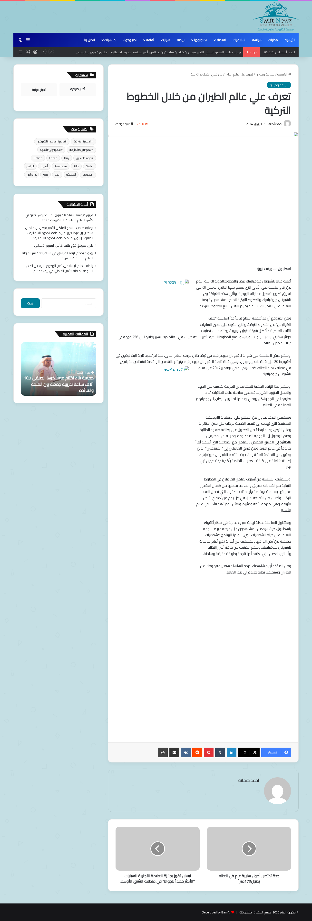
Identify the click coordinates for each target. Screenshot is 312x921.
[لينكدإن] (231, 752)
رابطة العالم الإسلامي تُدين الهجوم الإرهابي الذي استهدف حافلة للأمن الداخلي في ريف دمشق (59, 268)
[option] (58, 369)
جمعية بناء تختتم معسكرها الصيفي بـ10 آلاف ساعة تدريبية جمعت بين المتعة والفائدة (59, 384)
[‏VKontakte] (186, 752)
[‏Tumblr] (220, 752)
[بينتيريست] (209, 752)
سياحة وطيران (265, 74)
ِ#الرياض (31, 174)
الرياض (30, 166)
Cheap (53, 158)
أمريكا (44, 166)
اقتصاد (221, 40)
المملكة (71, 174)
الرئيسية (290, 40)
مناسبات (110, 40)
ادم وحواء (129, 40)
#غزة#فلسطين (84, 158)
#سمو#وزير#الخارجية (81, 149)
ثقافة (150, 40)
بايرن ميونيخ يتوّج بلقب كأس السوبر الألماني (63, 245)
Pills (76, 166)
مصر (45, 174)
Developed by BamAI (216, 912)
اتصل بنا (89, 40)
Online (37, 158)
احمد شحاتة (275, 124)
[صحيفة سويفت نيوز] (276, 16)
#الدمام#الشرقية (83, 141)
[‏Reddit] (197, 752)
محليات (273, 40)
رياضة (181, 40)
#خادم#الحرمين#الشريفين (52, 141)
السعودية (88, 174)
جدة (57, 174)
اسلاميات (239, 40)
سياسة (257, 40)
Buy (66, 158)
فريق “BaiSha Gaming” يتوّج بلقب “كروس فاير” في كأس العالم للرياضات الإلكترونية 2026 (59, 217)
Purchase (61, 166)
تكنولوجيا (200, 40)
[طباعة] (163, 752)
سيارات (165, 40)
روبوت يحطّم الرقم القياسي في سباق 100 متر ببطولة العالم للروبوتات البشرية (57, 255)
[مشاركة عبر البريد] (174, 752)
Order (89, 166)
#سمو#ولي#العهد (51, 149)
